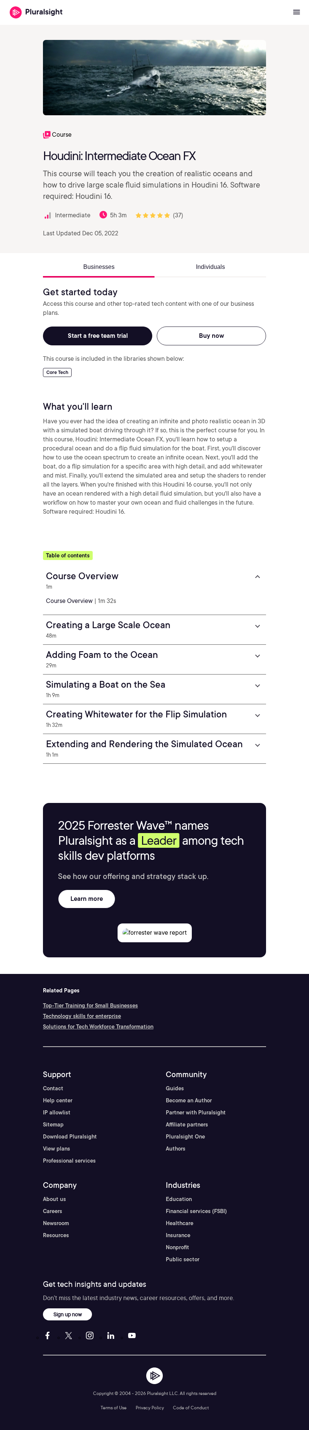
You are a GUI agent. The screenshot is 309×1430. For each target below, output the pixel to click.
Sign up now (68, 1314)
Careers (52, 1211)
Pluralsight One (185, 1137)
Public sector (182, 1259)
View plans (56, 1149)
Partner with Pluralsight (196, 1113)
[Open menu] (296, 12)
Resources (56, 1235)
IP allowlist (56, 1113)
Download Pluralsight (70, 1137)
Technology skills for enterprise (82, 1016)
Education (179, 1199)
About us (54, 1199)
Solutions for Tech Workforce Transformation (98, 1027)
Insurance (178, 1235)
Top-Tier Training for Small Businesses (90, 1006)
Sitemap (53, 1125)
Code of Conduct (191, 1407)
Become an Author (189, 1100)
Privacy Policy (150, 1407)
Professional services (69, 1161)
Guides (175, 1088)
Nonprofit (177, 1247)
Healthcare (179, 1223)
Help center (57, 1100)
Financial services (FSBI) (196, 1211)
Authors (175, 1149)
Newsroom (56, 1223)
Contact (53, 1088)
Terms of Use (114, 1407)
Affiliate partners (187, 1125)
